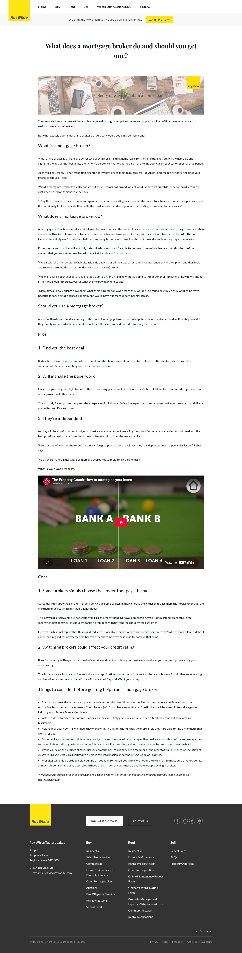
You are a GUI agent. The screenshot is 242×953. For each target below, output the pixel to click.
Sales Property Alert (99, 857)
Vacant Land (94, 906)
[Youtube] (200, 821)
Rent (131, 842)
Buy (89, 842)
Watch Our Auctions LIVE (114, 6)
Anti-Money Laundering (199, 941)
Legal (165, 941)
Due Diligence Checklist (101, 894)
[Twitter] (192, 821)
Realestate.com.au (49, 779)
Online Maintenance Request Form (146, 879)
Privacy (154, 941)
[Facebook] (177, 821)
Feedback (177, 941)
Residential (93, 850)
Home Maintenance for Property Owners (101, 872)
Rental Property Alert (141, 863)
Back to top (206, 931)
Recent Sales (178, 850)
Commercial (94, 863)
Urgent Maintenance (141, 857)
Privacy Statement (97, 900)
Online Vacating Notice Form (143, 890)
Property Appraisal (182, 863)
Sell (173, 842)
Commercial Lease (139, 910)
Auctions (91, 887)
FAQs (174, 857)
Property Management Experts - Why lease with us (145, 901)
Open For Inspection (99, 881)
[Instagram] (185, 821)
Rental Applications (140, 916)
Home (42, 6)
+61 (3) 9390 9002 (44, 867)
